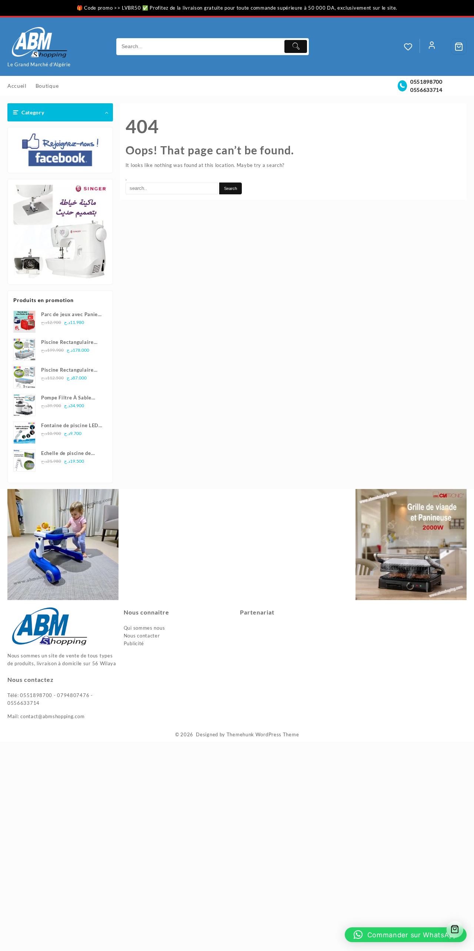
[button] (406, 934)
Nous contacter (142, 636)
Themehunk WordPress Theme (263, 734)
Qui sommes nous (144, 628)
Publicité (134, 643)
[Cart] (458, 46)
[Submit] (295, 46)
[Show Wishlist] (412, 46)
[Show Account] (431, 47)
